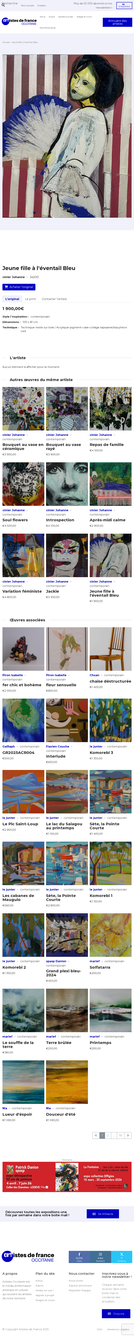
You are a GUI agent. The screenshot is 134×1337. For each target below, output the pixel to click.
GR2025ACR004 (18, 752)
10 (120, 1135)
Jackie (52, 591)
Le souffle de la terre (18, 1044)
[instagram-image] (8, 1228)
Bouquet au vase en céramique (23, 446)
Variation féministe (22, 591)
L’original (12, 299)
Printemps (100, 1042)
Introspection (60, 520)
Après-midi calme (107, 520)
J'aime (79, 1238)
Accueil (6, 42)
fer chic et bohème (21, 685)
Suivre (100, 1238)
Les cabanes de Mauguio (18, 897)
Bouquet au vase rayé (63, 446)
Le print (30, 299)
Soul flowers (15, 520)
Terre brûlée (58, 1042)
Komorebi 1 (101, 895)
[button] (10, 3)
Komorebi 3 (101, 752)
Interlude (55, 756)
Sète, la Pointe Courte (104, 826)
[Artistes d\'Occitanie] (20, 21)
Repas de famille (107, 444)
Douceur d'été (60, 1114)
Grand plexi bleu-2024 (63, 973)
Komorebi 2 (14, 967)
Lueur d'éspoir (17, 1114)
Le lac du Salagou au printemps (64, 826)
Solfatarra (100, 967)
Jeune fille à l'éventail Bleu (104, 593)
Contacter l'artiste (54, 299)
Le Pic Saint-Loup (20, 824)
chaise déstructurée (110, 681)
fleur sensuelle (61, 685)
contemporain (12, 439)
